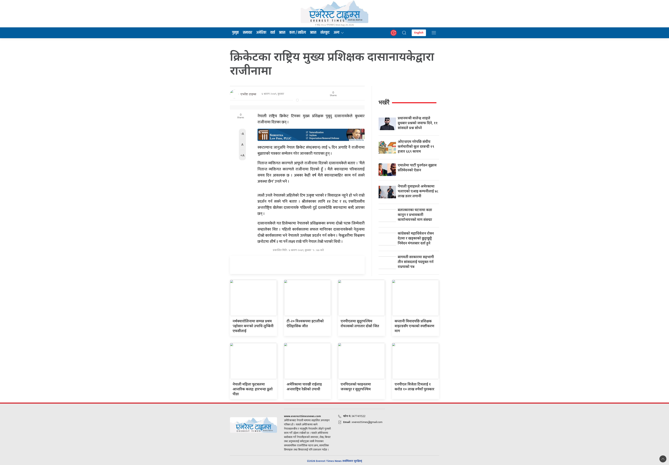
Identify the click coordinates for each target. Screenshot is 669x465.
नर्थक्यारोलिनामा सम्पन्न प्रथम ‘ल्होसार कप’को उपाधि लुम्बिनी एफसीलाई (253, 326)
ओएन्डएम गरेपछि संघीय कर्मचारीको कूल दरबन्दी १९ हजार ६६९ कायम (416, 146)
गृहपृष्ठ (235, 33)
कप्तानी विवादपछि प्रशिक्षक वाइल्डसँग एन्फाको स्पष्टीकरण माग (414, 326)
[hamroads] (311, 134)
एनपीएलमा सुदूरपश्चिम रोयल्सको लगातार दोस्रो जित (360, 323)
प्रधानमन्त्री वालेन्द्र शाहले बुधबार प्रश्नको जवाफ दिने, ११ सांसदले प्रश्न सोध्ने (418, 123)
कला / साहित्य (297, 33)
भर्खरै (384, 102)
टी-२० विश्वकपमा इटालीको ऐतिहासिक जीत (305, 323)
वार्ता (272, 33)
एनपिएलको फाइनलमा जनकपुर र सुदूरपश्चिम (356, 386)
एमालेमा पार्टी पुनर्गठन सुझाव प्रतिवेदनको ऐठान (417, 167)
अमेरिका (261, 33)
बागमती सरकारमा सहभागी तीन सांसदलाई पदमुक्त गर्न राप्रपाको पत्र (416, 261)
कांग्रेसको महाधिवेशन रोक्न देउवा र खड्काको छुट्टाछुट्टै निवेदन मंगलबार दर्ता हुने (416, 238)
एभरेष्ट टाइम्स (248, 94)
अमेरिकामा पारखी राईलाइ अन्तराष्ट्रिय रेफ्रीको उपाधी (304, 386)
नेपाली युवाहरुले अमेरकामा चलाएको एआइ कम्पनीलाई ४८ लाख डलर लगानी (418, 191)
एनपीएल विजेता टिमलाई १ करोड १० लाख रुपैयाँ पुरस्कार (414, 386)
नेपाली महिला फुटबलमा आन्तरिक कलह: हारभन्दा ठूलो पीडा (253, 389)
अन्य (336, 33)
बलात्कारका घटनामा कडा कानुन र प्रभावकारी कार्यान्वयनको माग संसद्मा (415, 214)
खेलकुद (324, 33)
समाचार (247, 33)
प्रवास (282, 33)
